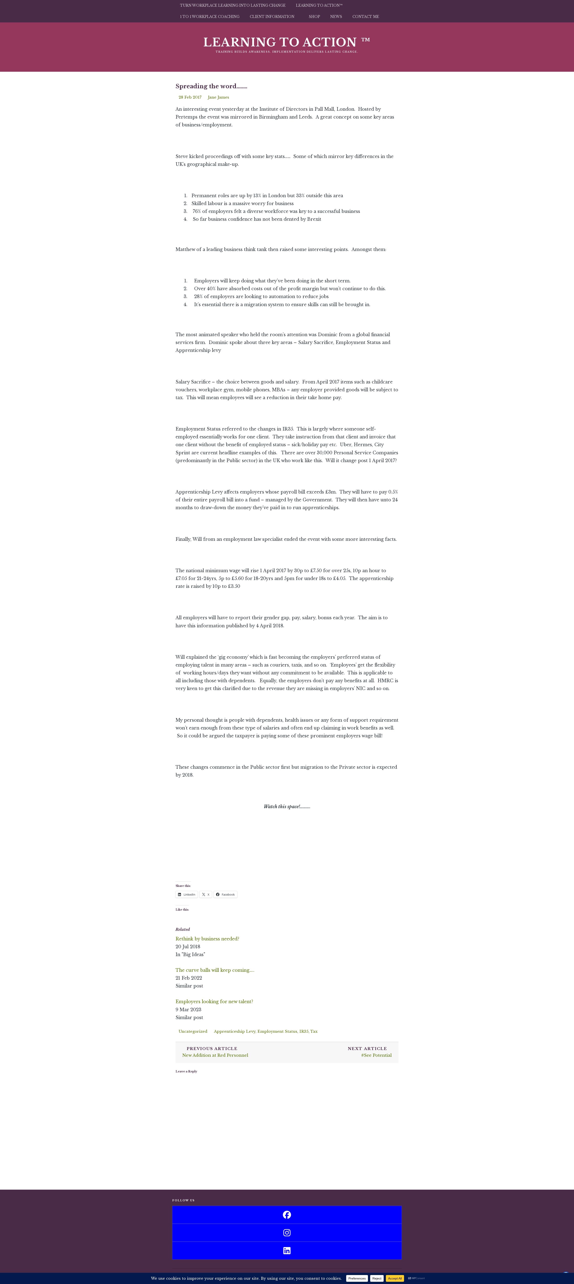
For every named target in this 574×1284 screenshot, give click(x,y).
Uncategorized (193, 1031)
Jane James (218, 97)
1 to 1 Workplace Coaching (209, 17)
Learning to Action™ (319, 5)
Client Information (272, 17)
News (336, 17)
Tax (313, 1031)
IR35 (304, 1031)
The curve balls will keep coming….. (215, 970)
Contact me (365, 17)
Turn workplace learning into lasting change (233, 5)
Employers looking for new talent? (214, 1001)
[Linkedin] (287, 1251)
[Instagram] (287, 1233)
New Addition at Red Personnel (215, 1052)
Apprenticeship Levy (234, 1031)
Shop (314, 17)
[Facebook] (287, 1215)
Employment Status (277, 1031)
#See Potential (370, 1052)
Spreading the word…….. (211, 86)
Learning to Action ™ (287, 42)
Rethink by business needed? (207, 939)
